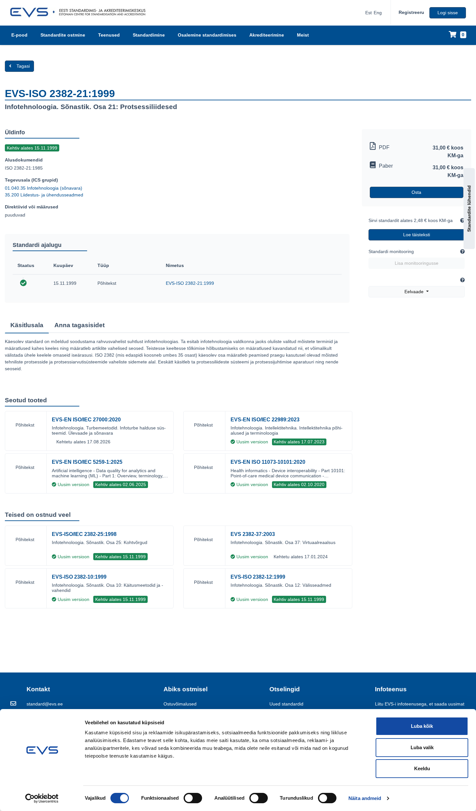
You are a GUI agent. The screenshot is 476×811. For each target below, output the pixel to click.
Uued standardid (286, 703)
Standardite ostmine (62, 35)
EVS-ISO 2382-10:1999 (79, 577)
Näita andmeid (364, 798)
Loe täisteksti (416, 234)
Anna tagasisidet (79, 325)
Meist (303, 35)
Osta (416, 192)
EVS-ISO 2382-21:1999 (190, 283)
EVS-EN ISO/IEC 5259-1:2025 (87, 462)
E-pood (19, 35)
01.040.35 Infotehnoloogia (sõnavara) (43, 188)
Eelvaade (414, 291)
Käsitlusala (26, 325)
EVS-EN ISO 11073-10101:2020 (268, 462)
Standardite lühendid (469, 208)
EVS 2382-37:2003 (253, 534)
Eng (378, 12)
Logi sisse (447, 12)
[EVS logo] (80, 12)
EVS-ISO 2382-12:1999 (258, 577)
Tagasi (23, 66)
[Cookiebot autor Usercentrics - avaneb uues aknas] (42, 798)
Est (368, 12)
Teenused (109, 35)
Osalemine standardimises (207, 35)
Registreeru (411, 12)
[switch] (193, 798)
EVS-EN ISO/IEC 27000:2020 (86, 419)
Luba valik (422, 747)
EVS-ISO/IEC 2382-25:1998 (84, 534)
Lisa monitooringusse (416, 263)
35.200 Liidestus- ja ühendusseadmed (44, 194)
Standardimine (149, 35)
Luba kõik (422, 726)
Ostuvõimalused (180, 703)
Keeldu (422, 768)
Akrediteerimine (266, 35)
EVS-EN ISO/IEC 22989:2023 (265, 419)
